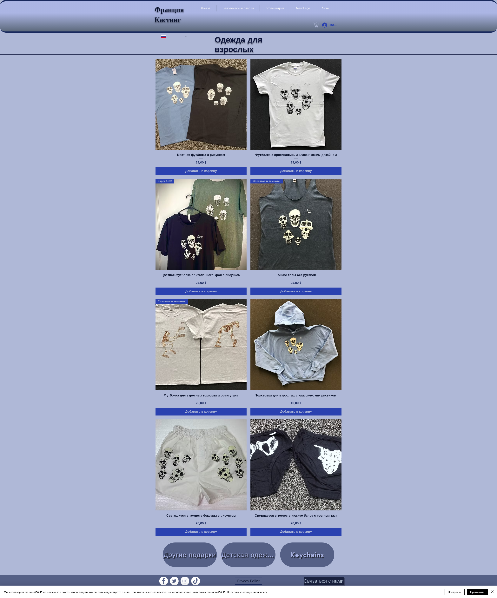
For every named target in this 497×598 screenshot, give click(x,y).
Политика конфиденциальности (247, 592)
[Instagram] (185, 581)
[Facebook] (163, 581)
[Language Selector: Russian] (174, 36)
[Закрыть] (492, 592)
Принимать (477, 592)
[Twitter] (174, 581)
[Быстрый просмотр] (201, 104)
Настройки (454, 592)
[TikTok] (195, 581)
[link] (316, 25)
